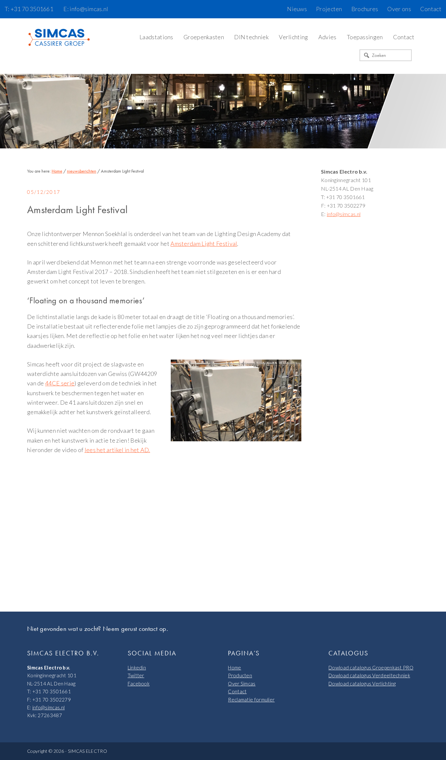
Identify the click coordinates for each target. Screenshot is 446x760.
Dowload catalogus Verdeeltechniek (369, 675)
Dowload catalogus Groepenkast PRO (370, 667)
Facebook (139, 683)
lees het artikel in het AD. (117, 449)
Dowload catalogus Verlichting (362, 683)
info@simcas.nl (343, 214)
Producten (240, 675)
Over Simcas (241, 683)
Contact (237, 691)
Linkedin (137, 667)
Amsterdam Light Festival (203, 243)
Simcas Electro (59, 38)
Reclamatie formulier (251, 699)
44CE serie (59, 383)
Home (234, 667)
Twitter (136, 675)
